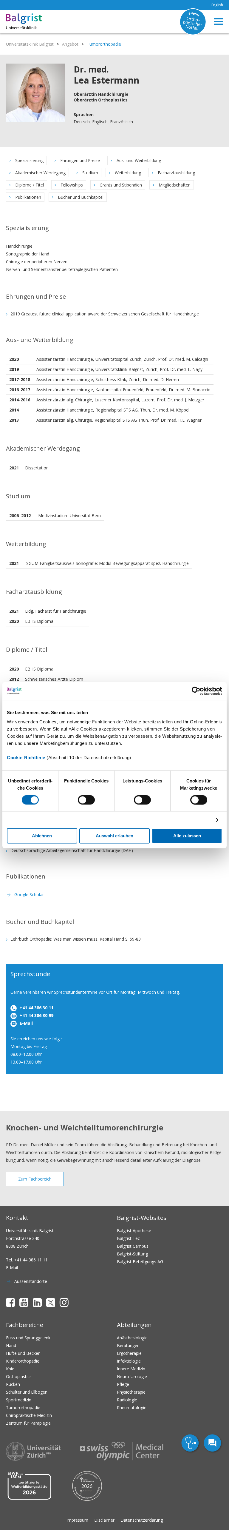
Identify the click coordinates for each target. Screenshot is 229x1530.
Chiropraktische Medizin (29, 1415)
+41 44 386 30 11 (36, 1007)
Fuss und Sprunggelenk (28, 1338)
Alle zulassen (187, 835)
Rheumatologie (131, 1407)
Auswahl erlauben (114, 835)
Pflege (123, 1384)
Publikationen (28, 197)
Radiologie (127, 1400)
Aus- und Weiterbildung (139, 160)
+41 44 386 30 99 (36, 1015)
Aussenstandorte (30, 1281)
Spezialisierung (29, 160)
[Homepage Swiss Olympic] (121, 1451)
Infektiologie (129, 1361)
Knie (10, 1369)
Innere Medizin (131, 1369)
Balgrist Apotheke (134, 1230)
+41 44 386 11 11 (31, 1260)
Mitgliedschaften (175, 185)
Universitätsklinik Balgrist (30, 44)
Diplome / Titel (29, 185)
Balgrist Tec (128, 1238)
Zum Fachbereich (35, 1179)
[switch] (86, 800)
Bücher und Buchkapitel (80, 197)
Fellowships (72, 185)
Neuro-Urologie (132, 1376)
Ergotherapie (129, 1353)
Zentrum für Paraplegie (28, 1423)
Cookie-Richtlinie (26, 757)
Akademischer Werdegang (40, 172)
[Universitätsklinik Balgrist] (23, 21)
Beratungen (128, 1345)
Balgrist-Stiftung (132, 1254)
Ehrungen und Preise (80, 160)
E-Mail (26, 1023)
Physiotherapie (131, 1392)
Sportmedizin (18, 1400)
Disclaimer (104, 1520)
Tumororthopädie (23, 1407)
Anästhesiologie (132, 1338)
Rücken (13, 1384)
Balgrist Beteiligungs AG (140, 1261)
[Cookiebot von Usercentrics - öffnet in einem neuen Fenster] (196, 690)
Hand (11, 1345)
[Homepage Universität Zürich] (33, 1451)
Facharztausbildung (176, 172)
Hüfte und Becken (23, 1353)
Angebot (70, 44)
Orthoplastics (19, 1376)
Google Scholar (29, 894)
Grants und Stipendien (121, 185)
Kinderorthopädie (22, 1361)
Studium (90, 172)
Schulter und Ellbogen (26, 1392)
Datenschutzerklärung (141, 1520)
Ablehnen (42, 835)
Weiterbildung (128, 172)
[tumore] (191, 1444)
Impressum (77, 1520)
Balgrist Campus (132, 1246)
